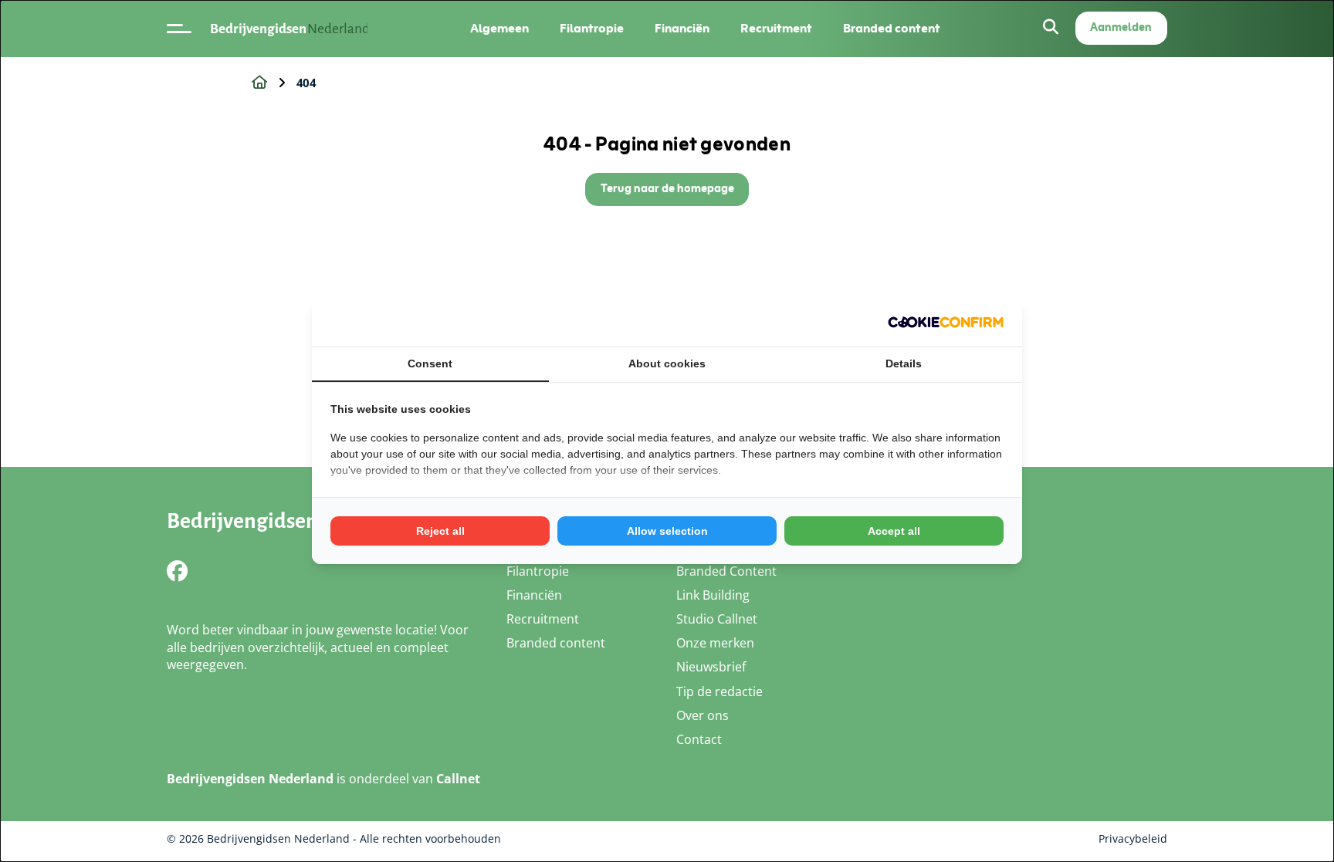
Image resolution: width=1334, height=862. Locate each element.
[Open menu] (179, 28)
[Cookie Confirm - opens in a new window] (946, 322)
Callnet (458, 778)
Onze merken (715, 642)
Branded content (891, 29)
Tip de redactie (719, 691)
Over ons (702, 715)
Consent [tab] (430, 363)
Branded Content (726, 571)
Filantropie (592, 29)
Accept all (894, 531)
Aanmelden (1121, 28)
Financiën (682, 29)
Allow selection (667, 531)
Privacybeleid (1133, 838)
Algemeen (499, 29)
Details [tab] (903, 363)
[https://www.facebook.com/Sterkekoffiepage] (177, 570)
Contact (699, 739)
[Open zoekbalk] (1050, 28)
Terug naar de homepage (667, 189)
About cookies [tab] (667, 363)
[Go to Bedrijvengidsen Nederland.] (259, 82)
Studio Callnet (716, 618)
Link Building (713, 594)
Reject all (440, 531)
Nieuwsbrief (711, 666)
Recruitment (776, 29)
